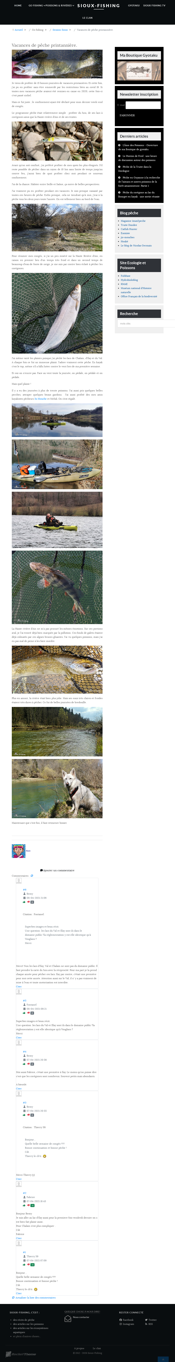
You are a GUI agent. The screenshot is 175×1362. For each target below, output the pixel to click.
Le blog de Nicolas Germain (136, 245)
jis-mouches (127, 237)
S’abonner (127, 115)
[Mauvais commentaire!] (28, 901)
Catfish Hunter (129, 229)
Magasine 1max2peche (133, 220)
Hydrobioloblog (129, 279)
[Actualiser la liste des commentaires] (31, 875)
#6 (24, 889)
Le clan (97, 1348)
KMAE (124, 284)
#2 (24, 1193)
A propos (79, 1348)
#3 (24, 1102)
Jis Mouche (41, 398)
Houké (124, 241)
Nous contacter (81, 1317)
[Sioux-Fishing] (20, 1354)
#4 (24, 1051)
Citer (19, 986)
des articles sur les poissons (28, 1324)
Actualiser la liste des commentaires (35, 1297)
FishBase (125, 275)
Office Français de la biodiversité (139, 296)
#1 (24, 1252)
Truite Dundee (129, 225)
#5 (24, 1000)
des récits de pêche (24, 1319)
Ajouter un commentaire (59, 870)
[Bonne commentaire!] (24, 901)
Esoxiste (125, 233)
